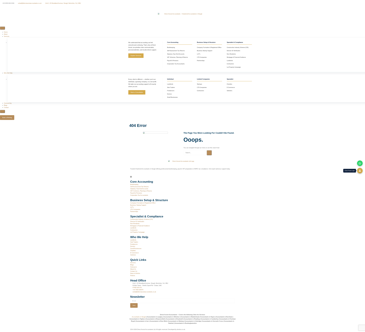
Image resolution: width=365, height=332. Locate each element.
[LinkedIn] (182, 7)
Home (6, 32)
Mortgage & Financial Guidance (236, 57)
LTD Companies (202, 57)
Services (6, 36)
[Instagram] (182, 10)
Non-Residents (231, 54)
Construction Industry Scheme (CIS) (237, 47)
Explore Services (136, 55)
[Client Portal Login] (360, 170)
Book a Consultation (137, 92)
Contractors (230, 64)
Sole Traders (171, 87)
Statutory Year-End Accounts (175, 54)
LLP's (198, 54)
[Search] (209, 152)
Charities (229, 84)
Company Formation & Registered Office (209, 47)
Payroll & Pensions (172, 60)
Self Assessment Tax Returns (176, 50)
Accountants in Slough (139, 317)
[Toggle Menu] (2, 28)
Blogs (5, 105)
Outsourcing (7, 103)
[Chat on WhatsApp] (360, 163)
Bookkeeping (171, 47)
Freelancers (170, 90)
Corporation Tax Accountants (175, 64)
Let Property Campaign (234, 67)
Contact (6, 107)
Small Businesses (172, 97)
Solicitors (229, 90)
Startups (199, 84)
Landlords (230, 60)
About (5, 34)
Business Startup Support (204, 50)
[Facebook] (182, 5)
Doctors (169, 94)
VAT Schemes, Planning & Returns (177, 57)
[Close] (2, 111)
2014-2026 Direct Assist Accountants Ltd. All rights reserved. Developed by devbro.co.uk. (157, 329)
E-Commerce (231, 87)
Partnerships (201, 60)
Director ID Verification (233, 50)
